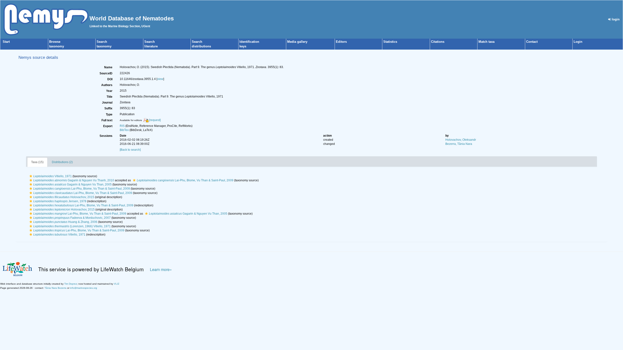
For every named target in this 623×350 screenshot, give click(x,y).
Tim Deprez (70, 283)
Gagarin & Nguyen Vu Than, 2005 (72, 184)
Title (109, 96)
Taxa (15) (37, 162)
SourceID (106, 73)
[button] (30, 176)
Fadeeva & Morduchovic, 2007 (72, 217)
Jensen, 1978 (59, 201)
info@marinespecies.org (83, 288)
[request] (155, 120)
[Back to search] (130, 149)
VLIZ (116, 283)
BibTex (124, 130)
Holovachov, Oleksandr (460, 139)
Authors (106, 85)
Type (109, 114)
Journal (107, 102)
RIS (122, 126)
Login (578, 42)
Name (108, 67)
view (160, 79)
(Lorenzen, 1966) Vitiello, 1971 (72, 226)
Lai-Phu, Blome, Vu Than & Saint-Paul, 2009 (185, 180)
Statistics (390, 42)
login (615, 19)
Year (109, 91)
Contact (532, 42)
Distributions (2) (62, 162)
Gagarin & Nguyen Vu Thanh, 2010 (73, 180)
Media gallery (297, 42)
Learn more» (161, 269)
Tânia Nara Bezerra (55, 288)
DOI (109, 79)
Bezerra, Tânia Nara (458, 144)
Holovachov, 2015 (63, 197)
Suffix (108, 108)
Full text (106, 120)
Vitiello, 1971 (52, 176)
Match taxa (486, 42)
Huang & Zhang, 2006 (65, 222)
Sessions (106, 136)
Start (6, 42)
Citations (437, 42)
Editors (341, 42)
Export (107, 126)
